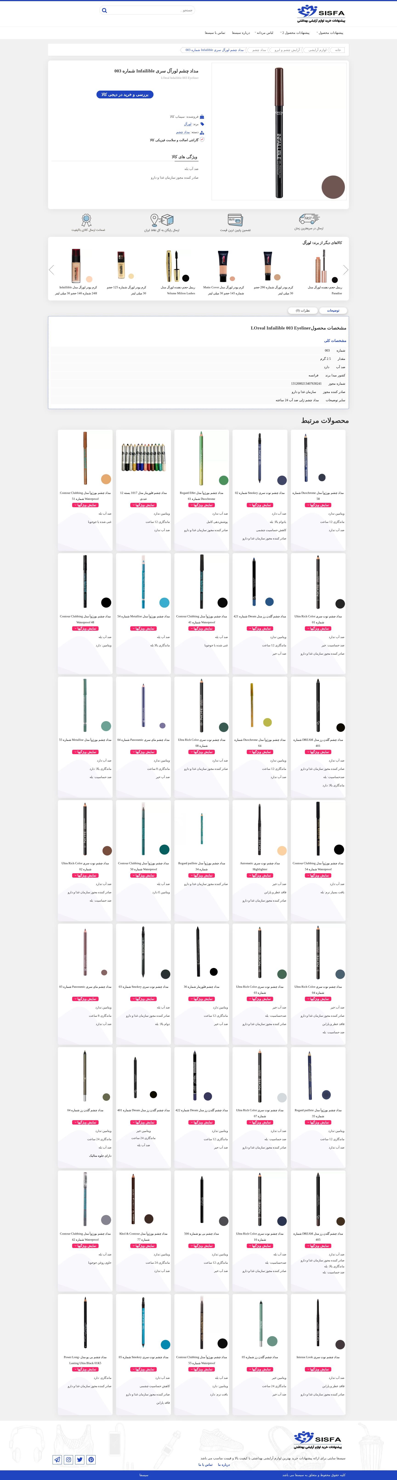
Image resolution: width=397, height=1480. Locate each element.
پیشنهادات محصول (331, 32)
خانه (338, 50)
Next (345, 270)
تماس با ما (205, 1464)
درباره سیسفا (241, 32)
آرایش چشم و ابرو (287, 50)
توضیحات (333, 310)
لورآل (187, 124)
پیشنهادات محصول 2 (295, 32)
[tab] (333, 310)
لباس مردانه (265, 32)
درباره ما (224, 1464)
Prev (50, 270)
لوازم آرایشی (317, 50)
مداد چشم (259, 50)
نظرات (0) (303, 310)
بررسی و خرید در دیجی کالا (125, 94)
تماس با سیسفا (215, 32)
